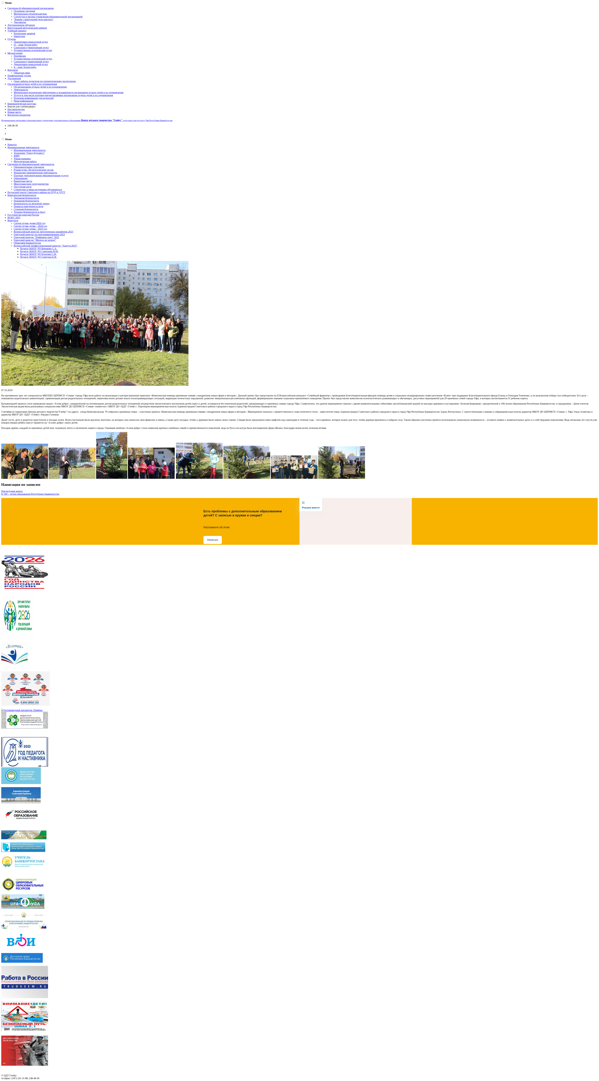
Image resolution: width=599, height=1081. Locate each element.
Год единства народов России (23, 214)
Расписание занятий (24, 33)
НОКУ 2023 (13, 217)
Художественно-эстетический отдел (33, 50)
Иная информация (23, 101)
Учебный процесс (17, 30)
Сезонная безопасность (26, 209)
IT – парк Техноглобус (25, 44)
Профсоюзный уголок (19, 75)
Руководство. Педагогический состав (34, 170)
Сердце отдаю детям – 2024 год (30, 226)
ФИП (16, 155)
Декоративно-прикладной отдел (31, 42)
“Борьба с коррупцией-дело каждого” (34, 19)
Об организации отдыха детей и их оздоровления (40, 87)
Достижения (14, 78)
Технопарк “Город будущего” (29, 153)
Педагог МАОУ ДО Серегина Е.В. (38, 257)
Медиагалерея (14, 53)
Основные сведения (24, 11)
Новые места (14, 112)
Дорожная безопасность (26, 198)
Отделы (11, 39)
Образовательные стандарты (29, 167)
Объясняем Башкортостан (27, 243)
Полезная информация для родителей (34, 98)
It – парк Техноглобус (25, 67)
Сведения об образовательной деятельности (30, 164)
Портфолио (20, 56)
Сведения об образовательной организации (30, 8)
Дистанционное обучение (21, 25)
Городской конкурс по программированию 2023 (39, 234)
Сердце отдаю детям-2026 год (29, 223)
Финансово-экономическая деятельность (35, 172)
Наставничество (16, 109)
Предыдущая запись (12, 491)
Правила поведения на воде (28, 206)
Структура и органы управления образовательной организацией (48, 16)
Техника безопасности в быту (29, 212)
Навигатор (19, 36)
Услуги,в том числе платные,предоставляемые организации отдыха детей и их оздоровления (63, 95)
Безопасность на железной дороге (32, 203)
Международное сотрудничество (31, 184)
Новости (12, 144)
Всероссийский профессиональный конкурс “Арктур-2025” (45, 245)
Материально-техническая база (30, 13)
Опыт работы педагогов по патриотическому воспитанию (45, 81)
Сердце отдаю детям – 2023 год (30, 229)
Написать (212, 540)
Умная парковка (22, 158)
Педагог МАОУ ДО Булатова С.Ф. (38, 254)
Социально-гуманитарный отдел (31, 47)
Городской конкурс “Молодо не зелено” (35, 240)
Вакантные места (23, 181)
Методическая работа (25, 161)
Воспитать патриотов (18, 115)
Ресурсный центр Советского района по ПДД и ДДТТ (36, 192)
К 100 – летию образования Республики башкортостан (30, 494)
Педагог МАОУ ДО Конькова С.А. (38, 248)
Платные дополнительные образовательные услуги (41, 175)
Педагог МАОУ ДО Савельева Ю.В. (39, 251)
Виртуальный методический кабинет (27, 28)
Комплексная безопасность (21, 195)
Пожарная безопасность (26, 200)
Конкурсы (12, 220)
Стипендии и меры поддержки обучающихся (38, 189)
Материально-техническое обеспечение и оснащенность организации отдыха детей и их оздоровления (68, 92)
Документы (20, 22)
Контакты (12, 70)
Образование (21, 178)
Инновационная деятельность (23, 147)
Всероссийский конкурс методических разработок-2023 (43, 231)
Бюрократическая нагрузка (21, 103)
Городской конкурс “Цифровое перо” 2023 (36, 237)
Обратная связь (22, 72)
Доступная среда (23, 186)
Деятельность (21, 89)
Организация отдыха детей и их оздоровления (32, 84)
